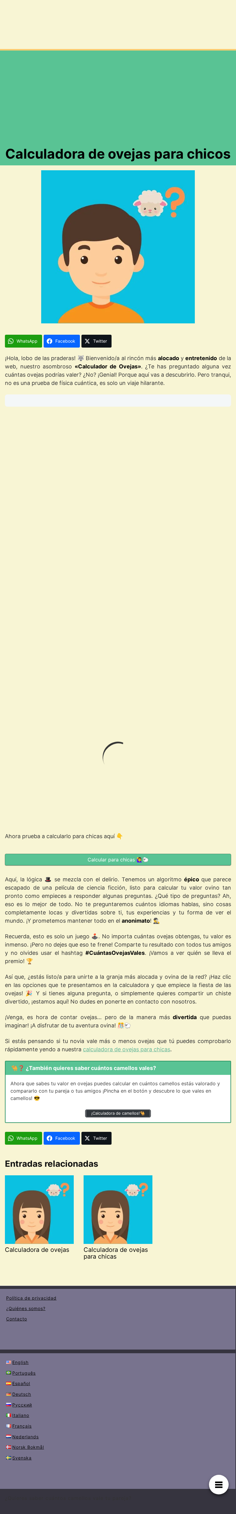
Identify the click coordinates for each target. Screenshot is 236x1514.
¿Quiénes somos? (25, 1308)
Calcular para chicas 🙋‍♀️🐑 (118, 860)
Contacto (16, 1318)
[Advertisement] (118, 99)
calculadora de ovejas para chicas (126, 1049)
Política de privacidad (31, 1298)
